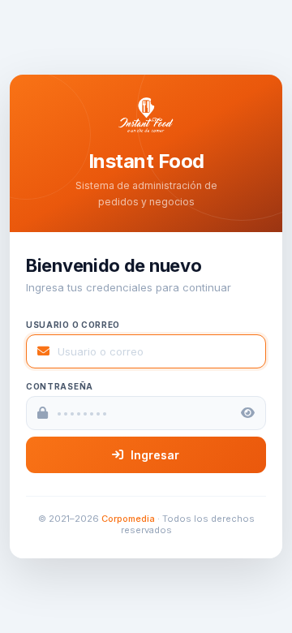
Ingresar (155, 455)
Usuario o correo (73, 324)
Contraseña (59, 386)
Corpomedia (128, 518)
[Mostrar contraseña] (248, 413)
